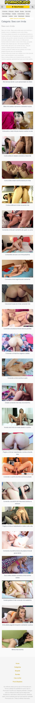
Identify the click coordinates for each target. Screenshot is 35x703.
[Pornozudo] (17, 2)
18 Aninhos (4, 11)
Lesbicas (11, 16)
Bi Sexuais (11, 11)
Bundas (22, 11)
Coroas (27, 13)
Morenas (28, 16)
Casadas (14, 13)
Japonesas (4, 16)
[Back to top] (31, 699)
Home (17, 663)
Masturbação (21, 16)
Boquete (17, 11)
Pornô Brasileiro (17, 682)
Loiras (15, 16)
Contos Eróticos (21, 13)
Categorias (17, 667)
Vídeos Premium (18, 7)
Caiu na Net (28, 11)
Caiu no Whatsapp (6, 13)
